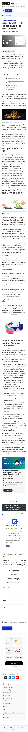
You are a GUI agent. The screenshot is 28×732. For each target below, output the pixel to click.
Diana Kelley (16, 525)
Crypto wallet (6, 695)
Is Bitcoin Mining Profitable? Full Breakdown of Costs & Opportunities (11, 473)
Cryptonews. (14, 314)
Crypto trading (7, 692)
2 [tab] (12, 501)
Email (3, 608)
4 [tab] (15, 501)
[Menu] (3, 10)
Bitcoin (6, 701)
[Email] (7, 546)
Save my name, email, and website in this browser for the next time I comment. (14, 623)
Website (4, 615)
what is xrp (21, 554)
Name (4, 600)
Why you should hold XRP (14, 78)
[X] (5, 677)
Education (5, 706)
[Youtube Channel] (17, 677)
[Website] (9, 546)
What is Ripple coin (6, 143)
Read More (8, 492)
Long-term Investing (8, 712)
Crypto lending (7, 690)
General (13, 20)
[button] (8, 10)
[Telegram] (13, 677)
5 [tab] (16, 501)
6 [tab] (18, 501)
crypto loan (9, 554)
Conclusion (10, 89)
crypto (4, 554)
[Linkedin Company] (9, 677)
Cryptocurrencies (6, 20)
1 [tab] (10, 501)
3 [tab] (13, 501)
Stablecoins (7, 703)
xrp (3, 556)
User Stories (6, 717)
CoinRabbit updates (8, 687)
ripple (15, 554)
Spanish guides (7, 715)
